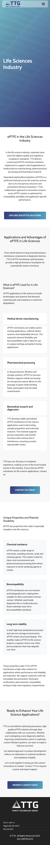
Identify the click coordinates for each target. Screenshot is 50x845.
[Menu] (43, 4)
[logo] (12, 4)
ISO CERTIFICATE (25, 839)
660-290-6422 (8, 829)
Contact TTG (31, 766)
